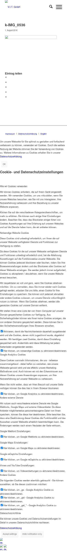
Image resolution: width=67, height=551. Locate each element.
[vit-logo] (28, 7)
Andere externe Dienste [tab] (11, 397)
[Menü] (57, 7)
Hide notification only (32, 533)
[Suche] (49, 7)
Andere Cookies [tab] (8, 474)
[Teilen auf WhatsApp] (9, 87)
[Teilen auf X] (9, 82)
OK (4, 164)
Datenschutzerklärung (11, 156)
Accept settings (10, 533)
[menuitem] (49, 7)
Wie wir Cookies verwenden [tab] (13, 186)
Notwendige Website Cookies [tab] (14, 232)
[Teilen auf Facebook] (9, 77)
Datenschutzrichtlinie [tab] (10, 513)
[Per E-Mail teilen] (9, 97)
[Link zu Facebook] (59, 130)
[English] (2, 549)
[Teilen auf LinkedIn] (9, 92)
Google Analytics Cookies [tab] (13, 354)
